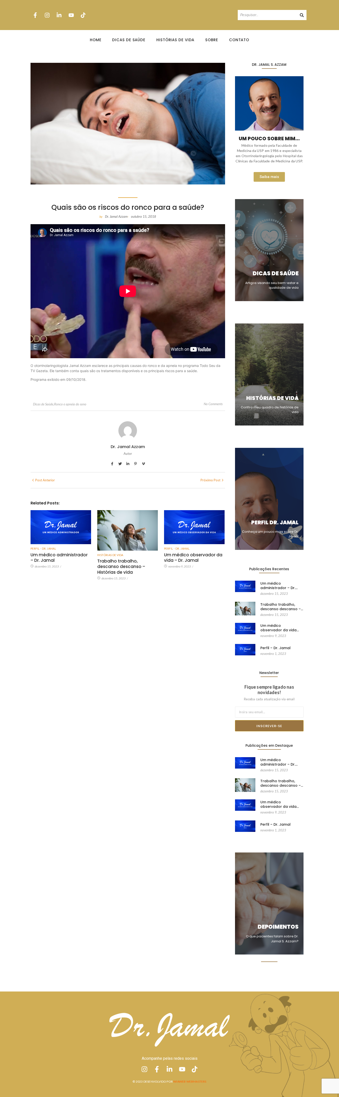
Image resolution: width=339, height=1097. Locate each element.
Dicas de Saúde (128, 39)
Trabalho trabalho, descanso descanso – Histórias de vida (121, 566)
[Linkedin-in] (59, 15)
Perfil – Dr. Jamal (275, 648)
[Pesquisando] (301, 15)
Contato (239, 39)
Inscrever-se (269, 726)
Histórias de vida (110, 555)
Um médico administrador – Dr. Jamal (59, 557)
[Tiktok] (83, 15)
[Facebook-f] (35, 15)
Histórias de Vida (175, 39)
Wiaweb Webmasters (189, 1081)
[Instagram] (47, 15)
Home (96, 39)
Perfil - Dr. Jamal (43, 548)
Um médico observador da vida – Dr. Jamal (193, 557)
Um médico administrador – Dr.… (279, 585)
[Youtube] (71, 15)
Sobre (211, 39)
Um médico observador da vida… (279, 627)
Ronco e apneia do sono (70, 404)
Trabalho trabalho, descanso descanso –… (281, 606)
